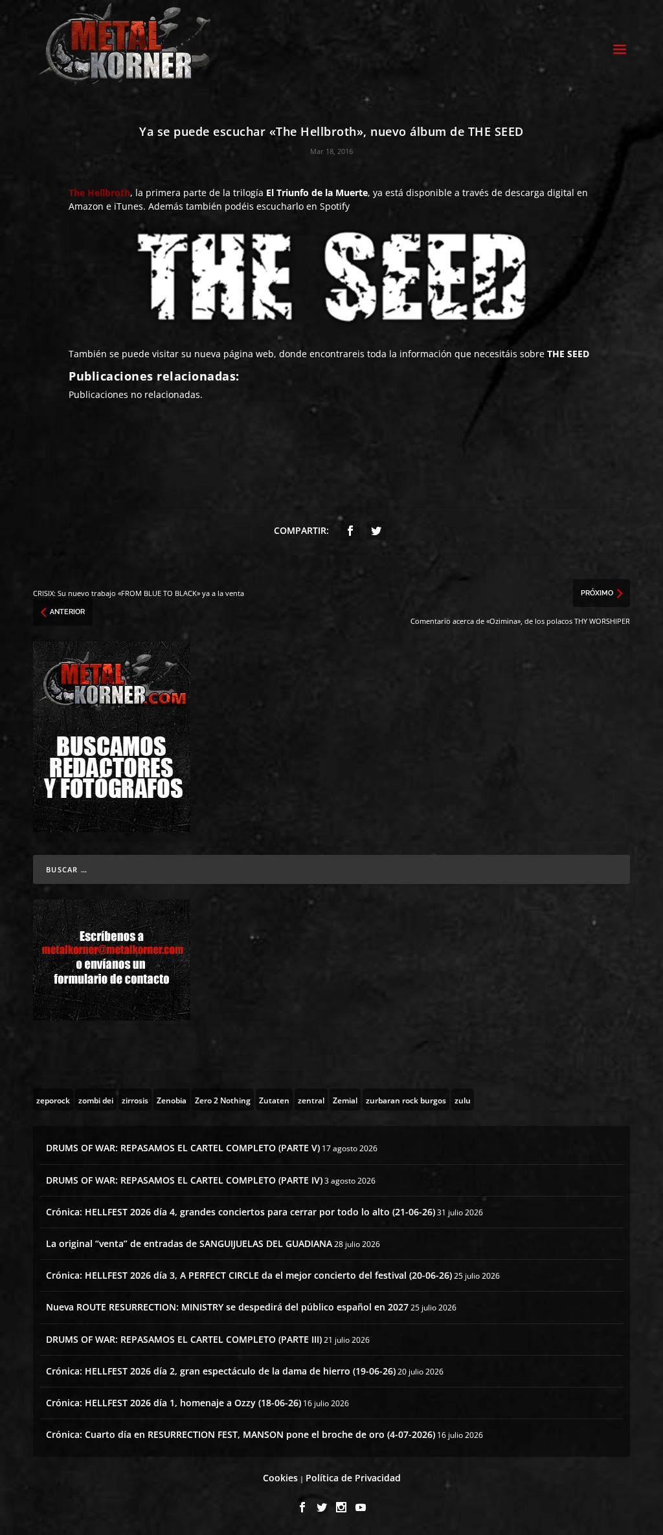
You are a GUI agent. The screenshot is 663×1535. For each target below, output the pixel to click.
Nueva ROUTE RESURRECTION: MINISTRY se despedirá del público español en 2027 (227, 1307)
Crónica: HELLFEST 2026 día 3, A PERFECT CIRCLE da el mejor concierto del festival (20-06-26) (249, 1275)
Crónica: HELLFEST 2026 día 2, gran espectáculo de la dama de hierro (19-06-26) (221, 1371)
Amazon (86, 206)
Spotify (335, 206)
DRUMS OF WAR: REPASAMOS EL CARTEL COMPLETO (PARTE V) (183, 1148)
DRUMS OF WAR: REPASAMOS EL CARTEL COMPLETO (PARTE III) (184, 1339)
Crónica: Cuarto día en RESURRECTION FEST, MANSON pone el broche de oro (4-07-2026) (240, 1434)
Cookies (280, 1478)
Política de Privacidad (353, 1478)
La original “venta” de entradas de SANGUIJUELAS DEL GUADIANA (189, 1243)
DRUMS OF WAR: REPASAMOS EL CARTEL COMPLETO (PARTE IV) (184, 1180)
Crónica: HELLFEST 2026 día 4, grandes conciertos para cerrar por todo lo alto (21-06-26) (240, 1212)
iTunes (128, 206)
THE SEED (568, 354)
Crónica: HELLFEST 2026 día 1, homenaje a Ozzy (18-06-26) (173, 1403)
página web (248, 354)
